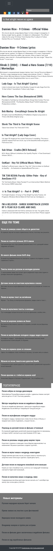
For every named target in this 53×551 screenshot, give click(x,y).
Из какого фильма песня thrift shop (15, 255)
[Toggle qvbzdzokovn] (9, 3)
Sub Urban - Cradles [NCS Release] (19, 149)
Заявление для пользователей (33, 548)
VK (18, 13)
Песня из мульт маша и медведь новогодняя (21, 452)
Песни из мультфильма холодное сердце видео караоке (24, 335)
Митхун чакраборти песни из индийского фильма (22, 403)
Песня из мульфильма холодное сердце (18, 415)
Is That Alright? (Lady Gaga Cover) (19, 135)
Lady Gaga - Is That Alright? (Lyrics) (19, 83)
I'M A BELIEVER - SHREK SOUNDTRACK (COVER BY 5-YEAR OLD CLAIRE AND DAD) (25, 206)
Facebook (14, 13)
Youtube (27, 13)
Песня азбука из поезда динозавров (17, 391)
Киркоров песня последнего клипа (16, 518)
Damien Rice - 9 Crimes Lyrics (17, 47)
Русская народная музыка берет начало (19, 503)
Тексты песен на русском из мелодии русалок (20, 269)
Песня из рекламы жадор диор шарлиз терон (21, 440)
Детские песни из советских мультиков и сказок (21, 283)
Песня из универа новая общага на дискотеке (20, 229)
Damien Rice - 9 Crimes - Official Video (25, 29)
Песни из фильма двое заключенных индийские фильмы (26, 532)
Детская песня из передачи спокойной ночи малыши (24, 464)
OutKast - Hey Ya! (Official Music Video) (21, 162)
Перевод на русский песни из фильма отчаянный (22, 428)
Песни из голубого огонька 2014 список (17, 241)
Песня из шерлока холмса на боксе (16, 321)
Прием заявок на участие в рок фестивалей (20, 510)
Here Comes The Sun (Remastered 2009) (22, 96)
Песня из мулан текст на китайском (16, 297)
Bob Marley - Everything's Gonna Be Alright (23, 111)
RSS (5, 13)
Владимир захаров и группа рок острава (19, 525)
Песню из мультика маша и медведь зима (19, 477)
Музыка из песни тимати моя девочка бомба (20, 361)
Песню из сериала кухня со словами (16, 349)
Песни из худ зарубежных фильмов (16, 540)
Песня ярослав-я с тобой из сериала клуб (18, 375)
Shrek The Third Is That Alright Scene (21, 124)
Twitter (9, 13)
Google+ (22, 13)
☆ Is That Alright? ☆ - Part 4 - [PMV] (20, 191)
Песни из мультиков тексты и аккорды (17, 309)
